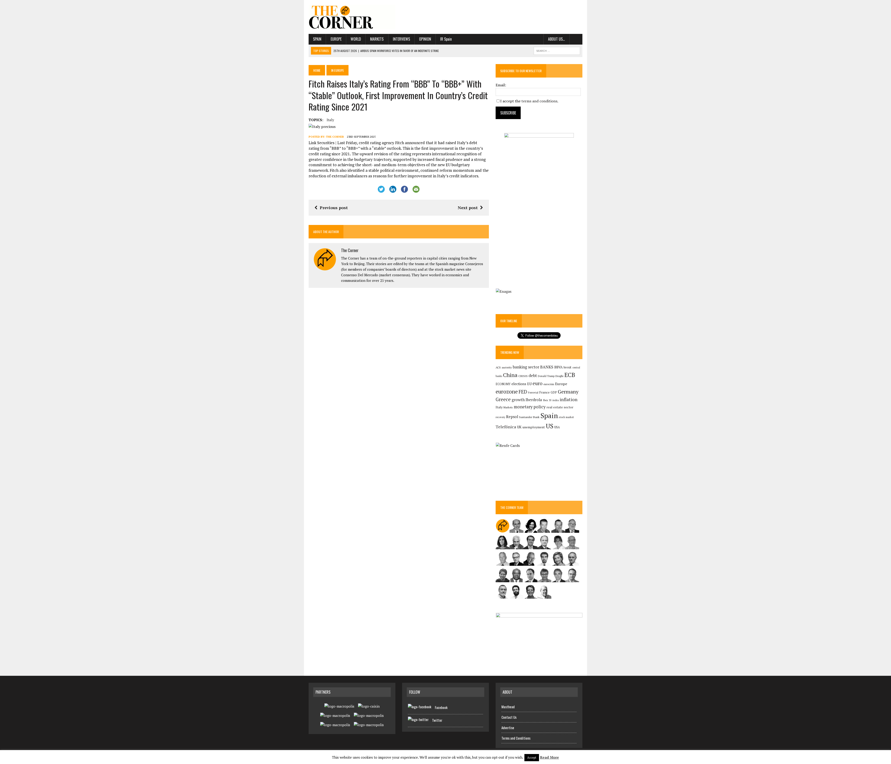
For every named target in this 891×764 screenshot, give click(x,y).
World (356, 39)
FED (523, 392)
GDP (554, 392)
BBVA (558, 367)
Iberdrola (534, 399)
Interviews (401, 39)
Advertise (507, 727)
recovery (500, 417)
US (549, 426)
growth (518, 399)
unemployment (534, 427)
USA (557, 427)
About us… (556, 39)
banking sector (526, 367)
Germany (568, 391)
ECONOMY (503, 384)
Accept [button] (531, 757)
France (544, 392)
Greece (503, 399)
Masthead (508, 706)
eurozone (507, 391)
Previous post (334, 207)
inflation (569, 400)
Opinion (425, 39)
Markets (377, 39)
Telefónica (506, 426)
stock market (566, 417)
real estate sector (559, 407)
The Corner (335, 136)
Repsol (512, 416)
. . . (576, 39)
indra (555, 400)
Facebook (441, 707)
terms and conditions (539, 101)
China (510, 375)
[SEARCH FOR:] (557, 50)
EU (529, 384)
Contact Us (509, 717)
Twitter (437, 720)
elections (518, 383)
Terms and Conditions (515, 738)
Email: (501, 85)
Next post (468, 207)
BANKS (546, 367)
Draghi (559, 376)
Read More (549, 757)
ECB (569, 375)
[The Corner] (352, 17)
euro (537, 383)
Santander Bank (529, 417)
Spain (317, 39)
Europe (336, 39)
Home (316, 70)
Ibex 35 (547, 400)
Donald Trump (546, 376)
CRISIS (523, 376)
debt (533, 375)
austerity (507, 367)
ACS (498, 367)
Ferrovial (533, 392)
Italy (330, 119)
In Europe (337, 70)
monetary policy (530, 407)
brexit (567, 367)
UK (519, 427)
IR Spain (446, 39)
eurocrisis (548, 384)
